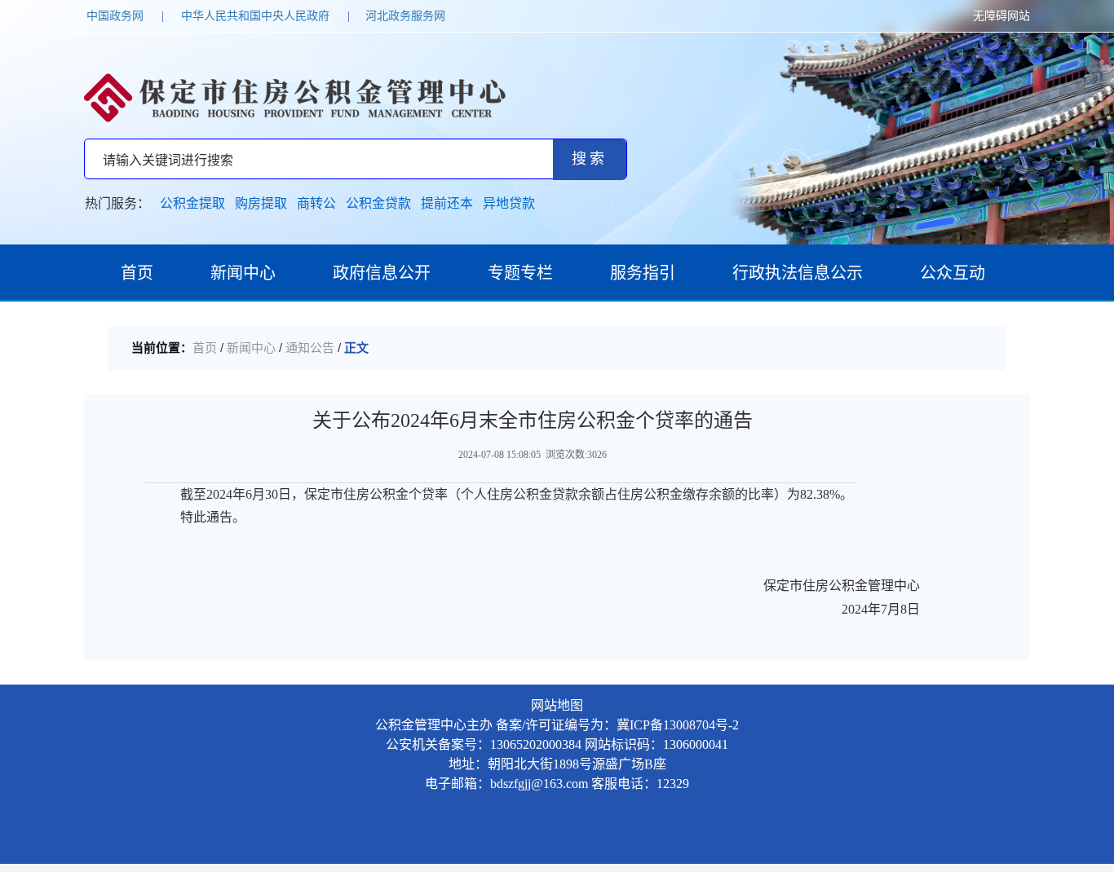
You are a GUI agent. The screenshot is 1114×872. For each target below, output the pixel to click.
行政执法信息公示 (797, 273)
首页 (137, 273)
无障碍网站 (1001, 16)
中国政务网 (115, 16)
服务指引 (642, 273)
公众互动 (952, 273)
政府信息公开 (382, 273)
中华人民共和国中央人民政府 (255, 16)
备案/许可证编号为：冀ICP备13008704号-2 (617, 725)
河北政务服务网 (405, 16)
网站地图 (557, 705)
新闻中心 (243, 273)
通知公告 (309, 348)
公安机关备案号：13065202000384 (483, 744)
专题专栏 (520, 273)
